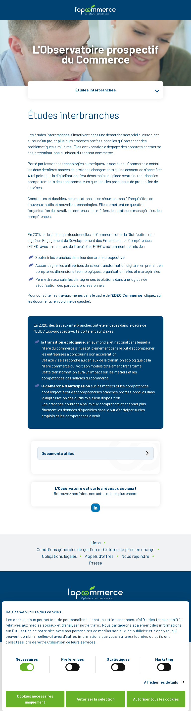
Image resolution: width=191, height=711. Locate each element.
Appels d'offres (99, 556)
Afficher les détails (161, 682)
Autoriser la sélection (95, 699)
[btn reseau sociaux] (95, 507)
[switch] (72, 667)
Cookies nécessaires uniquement (35, 699)
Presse (95, 563)
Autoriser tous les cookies (156, 699)
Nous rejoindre (135, 556)
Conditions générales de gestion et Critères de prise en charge (95, 549)
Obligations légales (59, 556)
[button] (95, 89)
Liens (96, 542)
